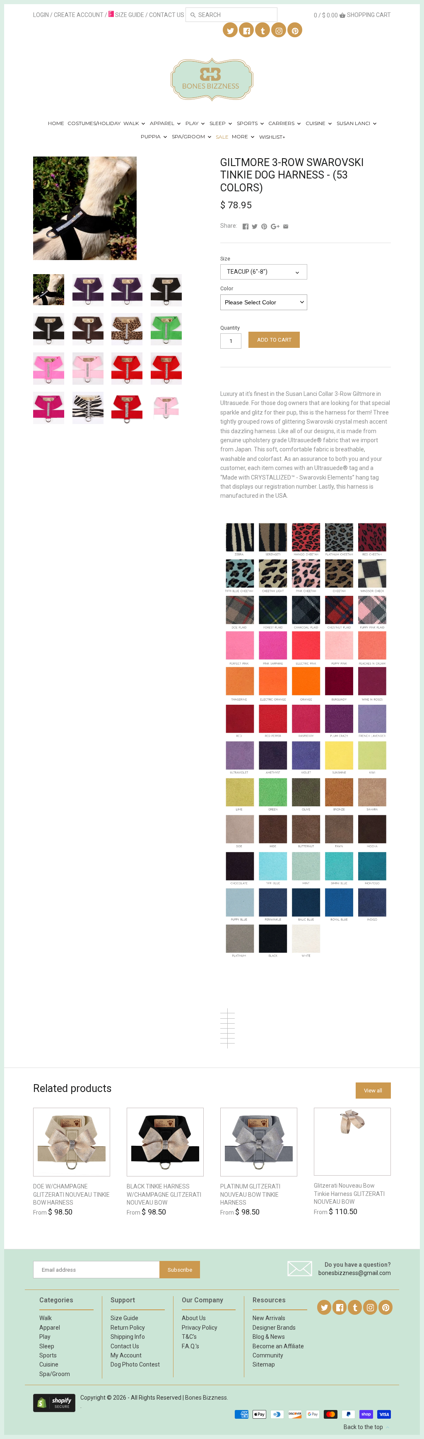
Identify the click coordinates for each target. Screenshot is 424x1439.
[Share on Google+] (275, 225)
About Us (194, 1318)
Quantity (230, 328)
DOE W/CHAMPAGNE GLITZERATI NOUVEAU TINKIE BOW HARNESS (71, 1194)
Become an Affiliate (278, 1346)
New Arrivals (269, 1318)
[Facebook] (247, 30)
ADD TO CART (274, 340)
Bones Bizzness (206, 1397)
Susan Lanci (354, 123)
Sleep (218, 123)
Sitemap (264, 1364)
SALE (222, 137)
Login (41, 15)
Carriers (282, 123)
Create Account (79, 15)
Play (193, 123)
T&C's (189, 1336)
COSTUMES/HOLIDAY (93, 123)
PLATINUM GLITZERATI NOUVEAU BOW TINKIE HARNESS (250, 1194)
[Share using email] (286, 225)
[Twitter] (230, 30)
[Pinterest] (295, 30)
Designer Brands (274, 1327)
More (240, 137)
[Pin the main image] (264, 225)
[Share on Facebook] (245, 225)
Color (226, 288)
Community (268, 1355)
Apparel (163, 123)
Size (225, 259)
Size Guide (124, 1318)
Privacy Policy (199, 1327)
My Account (126, 1355)
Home (56, 123)
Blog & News (269, 1336)
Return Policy (128, 1327)
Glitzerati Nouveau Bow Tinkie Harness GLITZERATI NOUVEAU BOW (349, 1193)
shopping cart (352, 15)
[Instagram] (279, 30)
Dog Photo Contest (135, 1364)
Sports (248, 123)
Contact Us (125, 1346)
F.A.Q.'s (190, 1346)
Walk (131, 123)
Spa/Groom (189, 137)
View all (373, 1090)
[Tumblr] (263, 30)
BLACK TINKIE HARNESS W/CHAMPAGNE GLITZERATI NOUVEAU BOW (164, 1194)
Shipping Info (128, 1336)
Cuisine (316, 123)
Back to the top (364, 1427)
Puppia (151, 137)
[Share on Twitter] (255, 225)
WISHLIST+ (272, 137)
